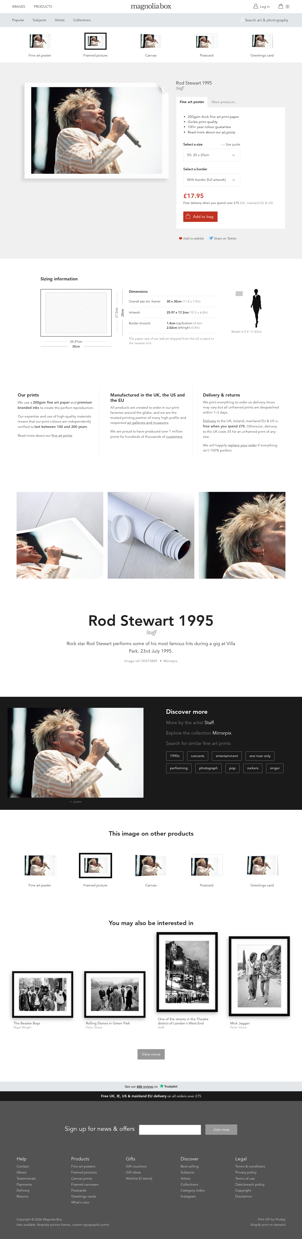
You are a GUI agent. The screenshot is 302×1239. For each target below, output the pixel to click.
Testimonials (26, 1178)
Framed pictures (84, 1172)
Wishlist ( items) (139, 1178)
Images (18, 6)
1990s (175, 756)
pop (232, 768)
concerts (197, 756)
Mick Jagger (240, 1023)
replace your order (242, 445)
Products (43, 6)
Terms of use (245, 1178)
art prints (228, 132)
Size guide (233, 144)
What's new (80, 1202)
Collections (82, 20)
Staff (179, 88)
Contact (23, 1166)
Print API (264, 1219)
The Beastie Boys (26, 1023)
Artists (60, 20)
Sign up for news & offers (100, 1129)
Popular (18, 20)
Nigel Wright (22, 1027)
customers (174, 436)
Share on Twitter (225, 238)
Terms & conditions (250, 1166)
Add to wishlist (193, 238)
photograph (208, 768)
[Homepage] (151, 7)
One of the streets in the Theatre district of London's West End (183, 1021)
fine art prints (62, 435)
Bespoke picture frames (53, 1225)
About (21, 1172)
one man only (260, 756)
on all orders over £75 (151, 1096)
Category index (193, 1190)
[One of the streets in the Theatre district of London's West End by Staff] (187, 973)
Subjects (39, 20)
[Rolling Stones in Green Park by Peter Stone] (114, 994)
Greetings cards (83, 1196)
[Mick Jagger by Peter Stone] (259, 977)
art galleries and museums (147, 423)
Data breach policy (250, 1184)
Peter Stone (94, 1027)
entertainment (227, 756)
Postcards (78, 1190)
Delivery (209, 421)
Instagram (188, 1196)
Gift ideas (133, 1172)
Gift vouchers (136, 1166)
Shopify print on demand (267, 1225)
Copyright (243, 1190)
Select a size (211, 144)
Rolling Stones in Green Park (108, 1023)
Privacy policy (246, 1172)
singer (275, 768)
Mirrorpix (221, 733)
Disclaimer (243, 1196)
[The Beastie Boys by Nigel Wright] (42, 994)
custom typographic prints (90, 1225)
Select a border (195, 169)
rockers (252, 768)
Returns (22, 1196)
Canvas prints (81, 1178)
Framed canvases (84, 1184)
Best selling (190, 1166)
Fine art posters (83, 1166)
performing (179, 768)
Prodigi (280, 1219)
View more (151, 1054)
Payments (24, 1184)
